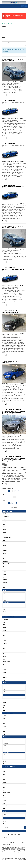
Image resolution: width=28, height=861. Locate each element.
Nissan (4, 571)
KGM (4, 651)
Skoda (4, 590)
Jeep (4, 556)
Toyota (4, 611)
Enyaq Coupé (6, 743)
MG (3, 566)
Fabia (5, 595)
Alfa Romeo (5, 516)
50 (13, 490)
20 (11, 490)
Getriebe (4, 32)
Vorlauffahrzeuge (8, 617)
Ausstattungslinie (6, 43)
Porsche (5, 582)
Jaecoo (4, 553)
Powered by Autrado (22, 859)
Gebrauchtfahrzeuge (9, 766)
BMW (4, 524)
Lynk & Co (5, 561)
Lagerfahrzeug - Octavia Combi (14, 381)
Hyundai (5, 550)
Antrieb (3, 37)
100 (16, 490)
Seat (4, 587)
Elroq (4, 593)
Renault (4, 585)
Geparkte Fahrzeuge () (15, 834)
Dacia (4, 535)
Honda (4, 548)
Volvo (4, 705)
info (3, 20)
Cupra (4, 532)
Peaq (4, 754)
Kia (3, 558)
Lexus (4, 656)
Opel (4, 577)
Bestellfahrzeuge (8, 713)
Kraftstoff (4, 26)
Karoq (5, 598)
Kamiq (5, 689)
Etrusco (4, 782)
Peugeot (5, 579)
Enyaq (5, 741)
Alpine (4, 715)
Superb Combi (6, 605)
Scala (5, 604)
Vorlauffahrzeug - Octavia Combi (14, 429)
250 (19, 490)
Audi (4, 519)
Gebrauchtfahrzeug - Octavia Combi (14, 332)
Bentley (4, 521)
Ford (4, 542)
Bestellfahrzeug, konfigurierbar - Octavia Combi (14, 76)
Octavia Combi (6, 602)
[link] (3, 95)
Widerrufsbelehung (14, 842)
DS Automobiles (7, 537)
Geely (4, 640)
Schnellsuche (14, 507)
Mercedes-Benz (6, 563)
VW (3, 614)
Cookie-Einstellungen (6, 844)
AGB (8, 842)
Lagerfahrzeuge (7, 511)
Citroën (4, 529)
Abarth (4, 513)
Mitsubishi (5, 569)
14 (18, 503)
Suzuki (4, 609)
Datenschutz (21, 842)
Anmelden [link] (15, 830)
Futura (4, 545)
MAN (4, 659)
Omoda (4, 574)
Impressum (4, 842)
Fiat (4, 540)
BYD (4, 527)
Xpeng (4, 710)
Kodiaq (5, 600)
